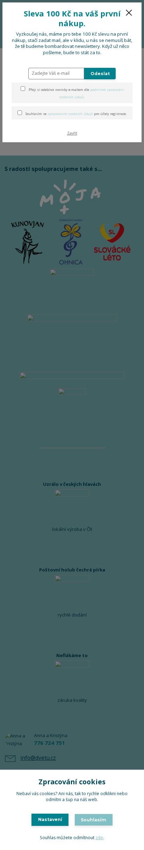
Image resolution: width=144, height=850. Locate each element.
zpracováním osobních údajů (70, 113)
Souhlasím (93, 819)
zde (99, 838)
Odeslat (100, 73)
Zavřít (72, 133)
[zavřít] (129, 13)
